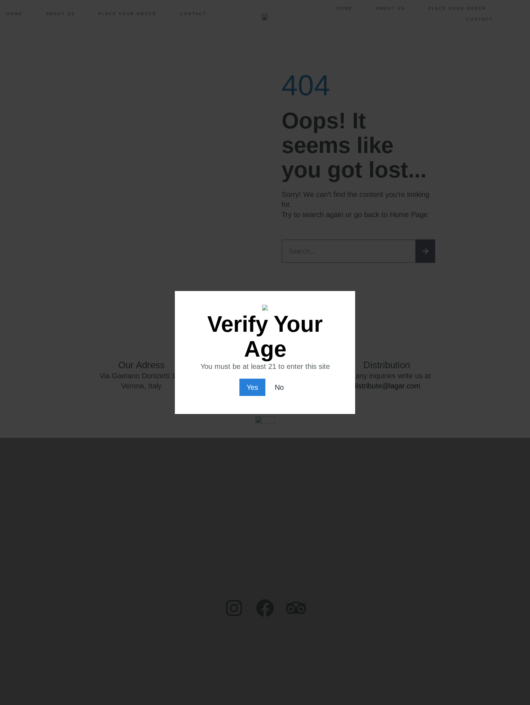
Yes (252, 387)
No (279, 387)
